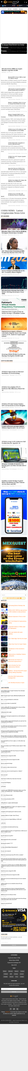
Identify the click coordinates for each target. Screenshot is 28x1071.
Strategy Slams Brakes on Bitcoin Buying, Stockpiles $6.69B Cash (13, 355)
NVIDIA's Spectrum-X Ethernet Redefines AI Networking (13, 372)
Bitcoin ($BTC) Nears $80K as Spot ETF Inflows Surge (17, 77)
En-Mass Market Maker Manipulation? (9, 847)
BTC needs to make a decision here (9, 767)
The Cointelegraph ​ (13, 429)
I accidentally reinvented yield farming (9, 826)
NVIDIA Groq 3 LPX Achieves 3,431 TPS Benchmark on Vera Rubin (17, 130)
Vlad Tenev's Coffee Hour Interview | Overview (11, 778)
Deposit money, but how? (6, 903)
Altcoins (11, 976)
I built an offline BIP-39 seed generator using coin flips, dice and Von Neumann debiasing (13, 708)
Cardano (22, 971)
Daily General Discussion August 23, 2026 (10, 874)
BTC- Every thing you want (6, 795)
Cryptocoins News (11, 85)
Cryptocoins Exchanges (14, 962)
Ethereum (15, 9)
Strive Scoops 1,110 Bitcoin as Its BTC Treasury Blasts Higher (13, 271)
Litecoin (21, 973)
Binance (21, 9)
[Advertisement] (14, 29)
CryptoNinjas (12, 486)
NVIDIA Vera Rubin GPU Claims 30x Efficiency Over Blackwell (17, 181)
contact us (7, 1012)
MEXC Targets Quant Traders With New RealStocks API (13, 695)
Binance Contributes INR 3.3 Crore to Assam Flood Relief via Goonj (17, 103)
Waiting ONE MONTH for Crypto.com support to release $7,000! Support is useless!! (13, 807)
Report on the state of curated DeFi (8, 703)
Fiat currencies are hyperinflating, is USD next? (11, 819)
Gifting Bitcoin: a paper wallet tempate (9, 802)
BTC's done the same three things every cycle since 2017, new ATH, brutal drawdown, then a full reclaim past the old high (13, 860)
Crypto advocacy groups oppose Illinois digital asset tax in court (13, 427)
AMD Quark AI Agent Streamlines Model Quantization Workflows (16, 89)
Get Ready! (3, 786)
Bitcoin (9, 9)
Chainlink (5, 976)
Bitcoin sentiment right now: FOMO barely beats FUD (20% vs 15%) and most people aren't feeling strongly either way (14, 736)
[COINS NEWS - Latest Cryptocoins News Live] (11, 2)
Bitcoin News (5, 216)
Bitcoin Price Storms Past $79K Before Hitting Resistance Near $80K (13, 291)
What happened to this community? (9, 839)
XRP (11, 973)
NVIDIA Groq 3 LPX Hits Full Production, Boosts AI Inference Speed (13, 195)
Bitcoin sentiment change (6, 763)
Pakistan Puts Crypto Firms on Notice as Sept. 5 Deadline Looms (13, 312)
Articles (4, 600)
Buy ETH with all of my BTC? (7, 835)
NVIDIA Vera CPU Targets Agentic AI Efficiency (17, 157)
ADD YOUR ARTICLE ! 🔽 (14, 598)
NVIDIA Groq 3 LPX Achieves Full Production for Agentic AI (14, 442)
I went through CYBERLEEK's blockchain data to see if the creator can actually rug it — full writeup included (13, 791)
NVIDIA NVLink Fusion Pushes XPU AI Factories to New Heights (13, 404)
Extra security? (4, 774)
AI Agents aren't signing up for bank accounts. (11, 811)
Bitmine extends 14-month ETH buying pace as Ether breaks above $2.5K (14, 465)
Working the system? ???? (7, 843)
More (14, 965)
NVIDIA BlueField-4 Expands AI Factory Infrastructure (16, 143)
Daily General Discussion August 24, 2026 (10, 759)
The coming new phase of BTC (7, 799)
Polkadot (6, 973)
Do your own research (6, 851)
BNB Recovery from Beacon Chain (8, 894)
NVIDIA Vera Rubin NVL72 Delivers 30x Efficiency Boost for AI (13, 388)
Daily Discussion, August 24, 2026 (8, 755)
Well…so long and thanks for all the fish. (10, 699)
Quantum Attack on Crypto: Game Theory (10, 815)
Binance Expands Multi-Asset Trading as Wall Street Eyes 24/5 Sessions (13, 116)
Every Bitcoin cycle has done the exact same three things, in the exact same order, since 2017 (13, 899)
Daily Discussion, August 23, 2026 (8, 870)
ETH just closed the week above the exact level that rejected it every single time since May (12, 731)
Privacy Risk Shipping (6, 782)
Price (17, 976)
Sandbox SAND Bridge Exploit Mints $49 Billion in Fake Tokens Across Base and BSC (13, 482)
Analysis (22, 976)
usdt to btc (3, 823)
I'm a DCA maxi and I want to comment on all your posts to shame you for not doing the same (13, 726)
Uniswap (16, 973)
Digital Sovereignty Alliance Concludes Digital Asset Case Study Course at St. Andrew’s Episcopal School (14, 333)
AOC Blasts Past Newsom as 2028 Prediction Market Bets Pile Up (13, 252)
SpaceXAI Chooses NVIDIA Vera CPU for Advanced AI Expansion (16, 169)
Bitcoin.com (10, 234)
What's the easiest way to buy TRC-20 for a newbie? (12, 854)
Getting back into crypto (6, 712)
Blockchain (4, 72)
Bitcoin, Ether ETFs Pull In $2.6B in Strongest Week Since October (14, 232)
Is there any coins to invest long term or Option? (11, 771)
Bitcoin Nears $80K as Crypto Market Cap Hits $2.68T (12, 69)
